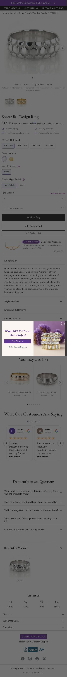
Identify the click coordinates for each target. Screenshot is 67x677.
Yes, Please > (17, 341)
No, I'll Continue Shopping (18, 347)
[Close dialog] (62, 323)
